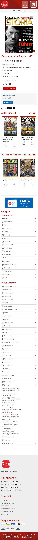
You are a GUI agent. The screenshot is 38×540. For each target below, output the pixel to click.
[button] (33, 5)
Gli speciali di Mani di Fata (12, 342)
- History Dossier (7, 428)
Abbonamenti (17, 11)
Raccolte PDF (8, 271)
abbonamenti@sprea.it (14, 484)
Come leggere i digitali (8, 503)
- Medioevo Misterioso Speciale (11, 433)
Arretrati (27, 11)
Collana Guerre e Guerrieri (9, 404)
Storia (11, 70)
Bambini (7, 225)
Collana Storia (6, 411)
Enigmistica (8, 245)
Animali (7, 218)
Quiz (6, 372)
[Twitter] (11, 108)
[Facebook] (8, 108)
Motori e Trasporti (10, 264)
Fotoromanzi (8, 332)
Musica (7, 268)
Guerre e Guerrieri (7, 423)
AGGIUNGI (9, 102)
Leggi (6, 261)
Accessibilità (5, 514)
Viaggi (7, 440)
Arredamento (8, 222)
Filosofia (7, 326)
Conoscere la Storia (7, 412)
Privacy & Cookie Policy (8, 508)
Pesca (6, 368)
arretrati (11, 65)
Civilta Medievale (7, 392)
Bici (6, 231)
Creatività (8, 238)
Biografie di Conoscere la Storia (11, 388)
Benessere (8, 228)
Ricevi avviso (10, 88)
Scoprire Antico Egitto (8, 437)
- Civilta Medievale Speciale (10, 394)
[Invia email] (14, 108)
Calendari (8, 306)
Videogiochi (8, 443)
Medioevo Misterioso (8, 431)
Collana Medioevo (7, 406)
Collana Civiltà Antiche (8, 400)
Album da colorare (10, 286)
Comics (7, 235)
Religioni (7, 378)
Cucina (7, 241)
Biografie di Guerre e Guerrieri (10, 390)
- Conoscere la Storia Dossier (10, 414)
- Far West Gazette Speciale (10, 421)
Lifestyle (7, 355)
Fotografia (8, 248)
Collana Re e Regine (7, 407)
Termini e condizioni (7, 511)
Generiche (8, 251)
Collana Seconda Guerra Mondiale (12, 409)
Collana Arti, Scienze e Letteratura (11, 399)
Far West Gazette (7, 419)
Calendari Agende (10, 309)
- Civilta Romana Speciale (9, 397)
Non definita (8, 365)
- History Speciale (7, 430)
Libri (6, 352)
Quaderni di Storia (7, 435)
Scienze (7, 274)
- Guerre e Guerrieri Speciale (10, 425)
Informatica (8, 258)
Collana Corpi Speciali (8, 402)
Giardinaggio (8, 254)
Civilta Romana (6, 395)
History (4, 426)
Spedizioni (4, 500)
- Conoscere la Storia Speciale (10, 416)
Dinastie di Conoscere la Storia (10, 418)
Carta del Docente (6, 506)
